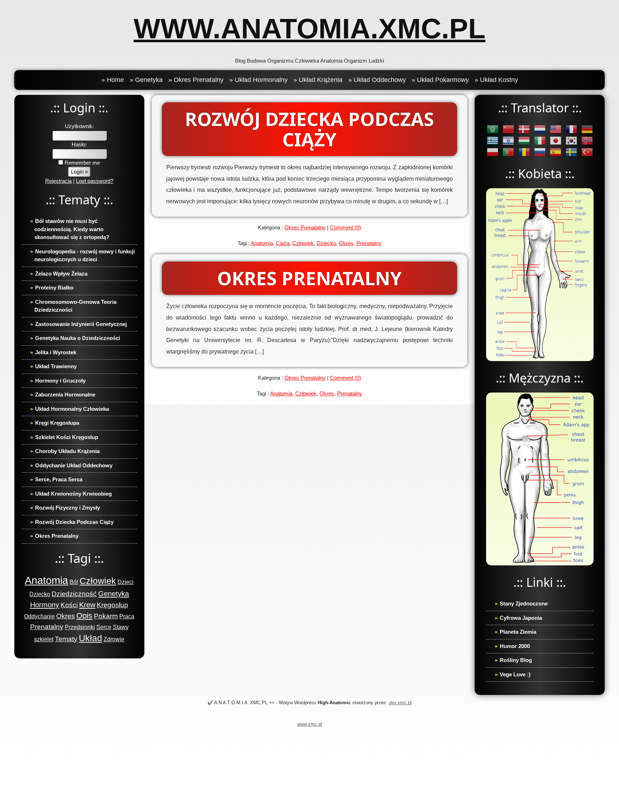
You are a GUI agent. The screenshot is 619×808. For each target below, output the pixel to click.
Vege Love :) (515, 674)
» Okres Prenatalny (196, 79)
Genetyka (113, 594)
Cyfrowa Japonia (521, 618)
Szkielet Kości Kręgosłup (66, 437)
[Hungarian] (524, 140)
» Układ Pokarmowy (440, 79)
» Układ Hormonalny (258, 79)
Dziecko (39, 594)
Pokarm (106, 616)
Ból (73, 582)
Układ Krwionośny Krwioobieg (73, 494)
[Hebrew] (508, 140)
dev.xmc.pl (400, 702)
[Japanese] (555, 140)
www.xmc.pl (309, 724)
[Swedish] (571, 152)
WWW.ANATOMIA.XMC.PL (309, 28)
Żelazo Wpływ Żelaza (61, 274)
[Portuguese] (508, 152)
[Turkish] (587, 152)
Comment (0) (345, 227)
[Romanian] (524, 152)
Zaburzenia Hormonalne (65, 394)
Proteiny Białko (54, 287)
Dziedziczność (74, 594)
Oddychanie (39, 616)
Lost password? (94, 181)
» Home (112, 79)
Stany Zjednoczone (524, 603)
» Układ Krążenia (317, 79)
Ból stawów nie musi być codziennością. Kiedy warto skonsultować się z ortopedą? (71, 229)
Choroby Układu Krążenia (67, 451)
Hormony (44, 605)
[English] (555, 129)
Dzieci (125, 582)
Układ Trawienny (56, 366)
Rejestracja (58, 181)
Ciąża (282, 243)
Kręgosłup (112, 605)
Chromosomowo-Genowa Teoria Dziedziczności (75, 306)
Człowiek (98, 581)
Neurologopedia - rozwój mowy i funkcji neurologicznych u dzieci (84, 255)
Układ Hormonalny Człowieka (72, 409)
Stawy (121, 627)
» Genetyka (146, 79)
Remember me (81, 163)
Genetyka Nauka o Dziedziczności (77, 338)
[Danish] (524, 129)
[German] (587, 129)
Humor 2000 (515, 646)
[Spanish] (555, 152)
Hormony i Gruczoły (60, 381)
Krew (87, 605)
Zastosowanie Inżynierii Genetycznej (81, 324)
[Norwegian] (587, 140)
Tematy (66, 639)
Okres (65, 616)
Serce (103, 627)
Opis (84, 615)
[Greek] (492, 140)
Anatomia (46, 580)
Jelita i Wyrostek (55, 352)
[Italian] (540, 140)
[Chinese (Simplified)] (508, 129)
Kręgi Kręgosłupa (57, 423)
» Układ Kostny (496, 79)
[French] (571, 129)
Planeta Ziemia (518, 632)
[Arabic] (492, 129)
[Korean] (571, 140)
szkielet (43, 639)
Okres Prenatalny (56, 536)
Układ (90, 638)
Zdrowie (114, 639)
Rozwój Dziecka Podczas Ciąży (74, 522)
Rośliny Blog (516, 660)
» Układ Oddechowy (377, 79)
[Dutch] (540, 129)
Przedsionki (80, 627)
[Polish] (492, 152)
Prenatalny (46, 627)
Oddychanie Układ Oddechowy (73, 465)
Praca (126, 616)
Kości (69, 605)
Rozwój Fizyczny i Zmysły (67, 508)
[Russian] (540, 152)
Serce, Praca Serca (58, 479)
